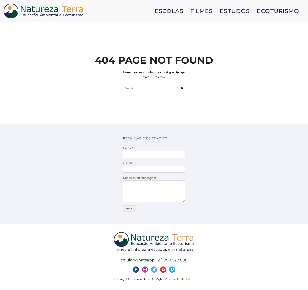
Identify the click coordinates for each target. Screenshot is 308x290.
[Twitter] (154, 269)
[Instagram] (145, 269)
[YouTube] (163, 269)
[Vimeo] (172, 269)
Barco (190, 279)
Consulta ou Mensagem (140, 178)
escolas (169, 10)
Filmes (201, 10)
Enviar (129, 208)
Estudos (235, 10)
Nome (128, 148)
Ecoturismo (278, 10)
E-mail (128, 163)
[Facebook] (136, 269)
